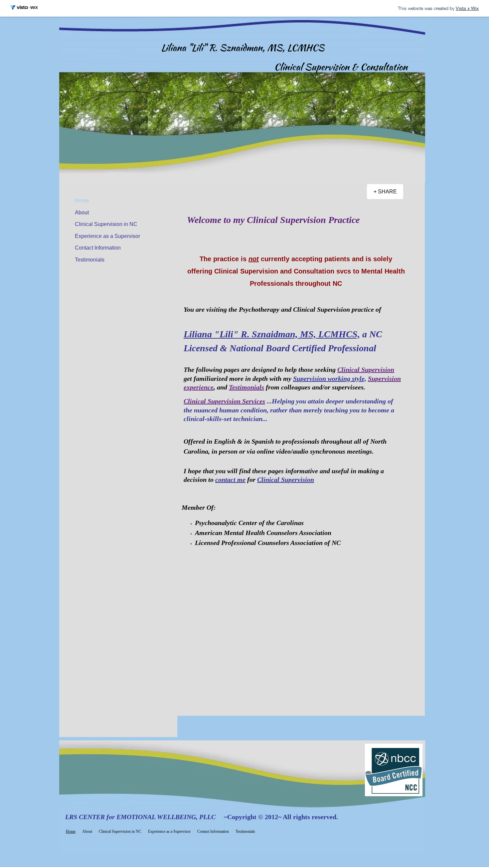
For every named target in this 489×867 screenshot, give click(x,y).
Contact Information (98, 248)
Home (82, 200)
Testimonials (89, 260)
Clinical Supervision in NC (106, 224)
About (82, 212)
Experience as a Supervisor (107, 236)
